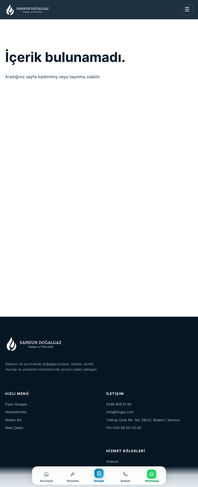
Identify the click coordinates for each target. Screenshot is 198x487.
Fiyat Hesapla (16, 404)
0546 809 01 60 (118, 404)
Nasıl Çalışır (14, 428)
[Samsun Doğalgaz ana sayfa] (27, 9)
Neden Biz (13, 420)
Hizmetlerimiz (16, 412)
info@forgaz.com (120, 412)
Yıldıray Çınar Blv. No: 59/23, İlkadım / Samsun (143, 420)
